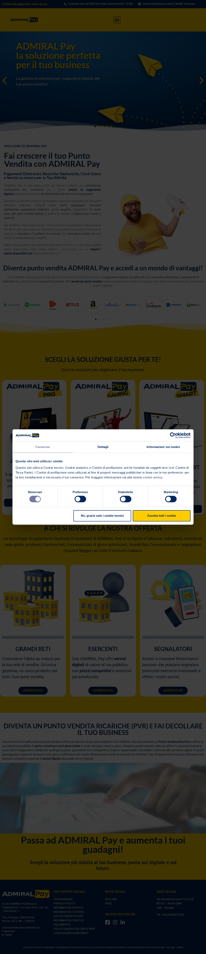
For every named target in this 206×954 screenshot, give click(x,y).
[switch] (80, 499)
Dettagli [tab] (103, 447)
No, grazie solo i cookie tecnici (102, 515)
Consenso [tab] (42, 447)
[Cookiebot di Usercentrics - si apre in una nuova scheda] (173, 435)
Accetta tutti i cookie (161, 515)
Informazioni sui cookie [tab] (163, 447)
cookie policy (153, 477)
